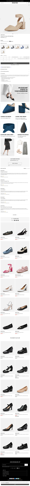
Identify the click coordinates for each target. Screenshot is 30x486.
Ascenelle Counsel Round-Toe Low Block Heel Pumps (21, 395)
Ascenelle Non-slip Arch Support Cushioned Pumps (7, 357)
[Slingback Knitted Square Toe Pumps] (8, 248)
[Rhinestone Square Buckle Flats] (22, 305)
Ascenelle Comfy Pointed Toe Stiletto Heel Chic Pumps (7, 434)
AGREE (15, 484)
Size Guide (5, 55)
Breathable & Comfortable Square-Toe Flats (6, 332)
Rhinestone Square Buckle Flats (19, 313)
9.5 (26, 58)
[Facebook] (11, 468)
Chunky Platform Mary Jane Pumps (19, 357)
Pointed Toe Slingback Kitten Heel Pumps (20, 238)
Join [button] (26, 464)
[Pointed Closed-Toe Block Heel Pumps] (22, 286)
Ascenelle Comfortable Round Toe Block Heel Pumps (21, 414)
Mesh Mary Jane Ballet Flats (4, 238)
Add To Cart (15, 63)
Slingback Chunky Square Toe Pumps (5, 294)
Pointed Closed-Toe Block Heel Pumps (19, 294)
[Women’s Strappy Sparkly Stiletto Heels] (8, 305)
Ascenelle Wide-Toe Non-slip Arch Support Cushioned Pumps (22, 434)
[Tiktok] (14, 468)
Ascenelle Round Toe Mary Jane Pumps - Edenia (6, 395)
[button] (1, 3)
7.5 (3, 58)
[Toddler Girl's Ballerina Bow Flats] (22, 267)
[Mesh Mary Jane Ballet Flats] (8, 229)
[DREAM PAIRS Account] (26, 2)
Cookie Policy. (7, 482)
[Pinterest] (15, 468)
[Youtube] (17, 468)
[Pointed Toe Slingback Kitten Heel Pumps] (22, 229)
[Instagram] (12, 468)
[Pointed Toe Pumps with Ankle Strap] (3, 46)
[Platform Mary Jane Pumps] (22, 248)
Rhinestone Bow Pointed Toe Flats (19, 332)
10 (3, 60)
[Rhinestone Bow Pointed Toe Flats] (22, 323)
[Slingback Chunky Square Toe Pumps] (8, 286)
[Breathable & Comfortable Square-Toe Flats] (8, 323)
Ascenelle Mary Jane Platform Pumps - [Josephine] (7, 414)
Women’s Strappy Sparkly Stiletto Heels (5, 313)
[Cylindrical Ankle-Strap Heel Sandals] (8, 267)
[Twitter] (18, 468)
